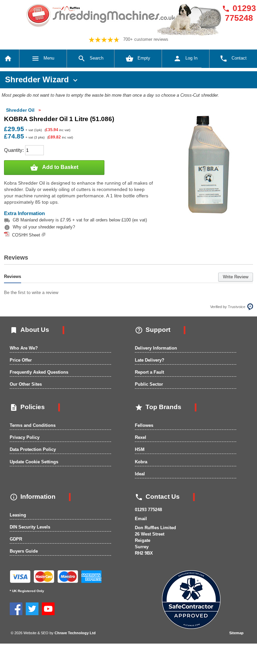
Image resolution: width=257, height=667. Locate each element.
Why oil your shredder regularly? (44, 226)
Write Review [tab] (235, 276)
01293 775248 (239, 12)
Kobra (141, 461)
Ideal (140, 473)
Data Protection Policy (33, 449)
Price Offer (21, 360)
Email (141, 518)
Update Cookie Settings (34, 461)
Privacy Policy (24, 437)
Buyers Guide (24, 551)
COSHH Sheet (25, 234)
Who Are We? (24, 348)
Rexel (140, 437)
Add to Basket (54, 168)
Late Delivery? (149, 360)
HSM (140, 449)
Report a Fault (149, 372)
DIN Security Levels (30, 527)
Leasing (18, 514)
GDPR (16, 539)
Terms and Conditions (33, 425)
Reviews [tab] (12, 276)
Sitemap (236, 633)
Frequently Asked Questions (39, 372)
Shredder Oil (20, 110)
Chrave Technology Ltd (75, 633)
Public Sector (149, 384)
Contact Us (157, 496)
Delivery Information (156, 348)
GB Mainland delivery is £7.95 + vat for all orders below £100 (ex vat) (80, 219)
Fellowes (144, 425)
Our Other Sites (26, 384)
